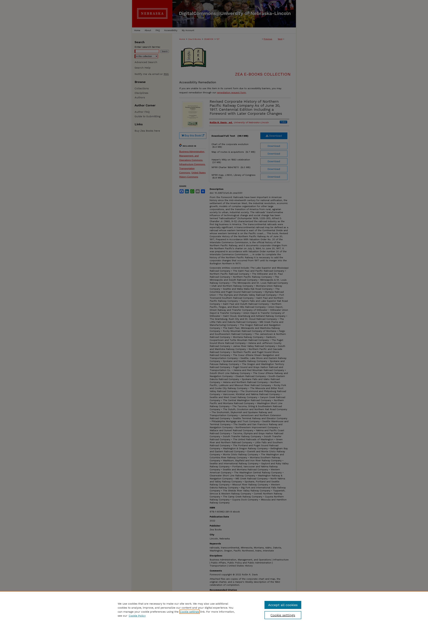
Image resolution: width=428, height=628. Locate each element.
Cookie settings (189, 611)
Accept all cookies (283, 605)
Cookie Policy (137, 615)
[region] (214, 609)
